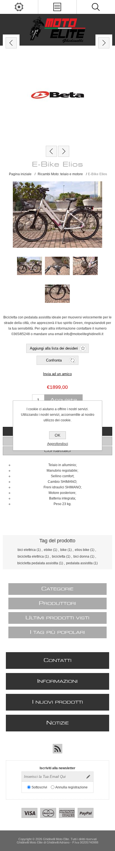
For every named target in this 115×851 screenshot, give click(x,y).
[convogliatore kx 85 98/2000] (51, 151)
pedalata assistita (79, 563)
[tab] (57, 450)
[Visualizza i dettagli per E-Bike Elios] (29, 265)
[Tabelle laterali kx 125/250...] (63, 151)
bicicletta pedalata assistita (37, 563)
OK (57, 435)
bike (63, 550)
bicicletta (58, 556)
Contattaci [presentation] (57, 451)
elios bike (82, 550)
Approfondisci (57, 444)
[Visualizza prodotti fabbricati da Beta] (57, 95)
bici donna (81, 556)
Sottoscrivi (39, 787)
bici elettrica (27, 550)
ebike (48, 550)
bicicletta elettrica (31, 556)
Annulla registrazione (71, 787)
